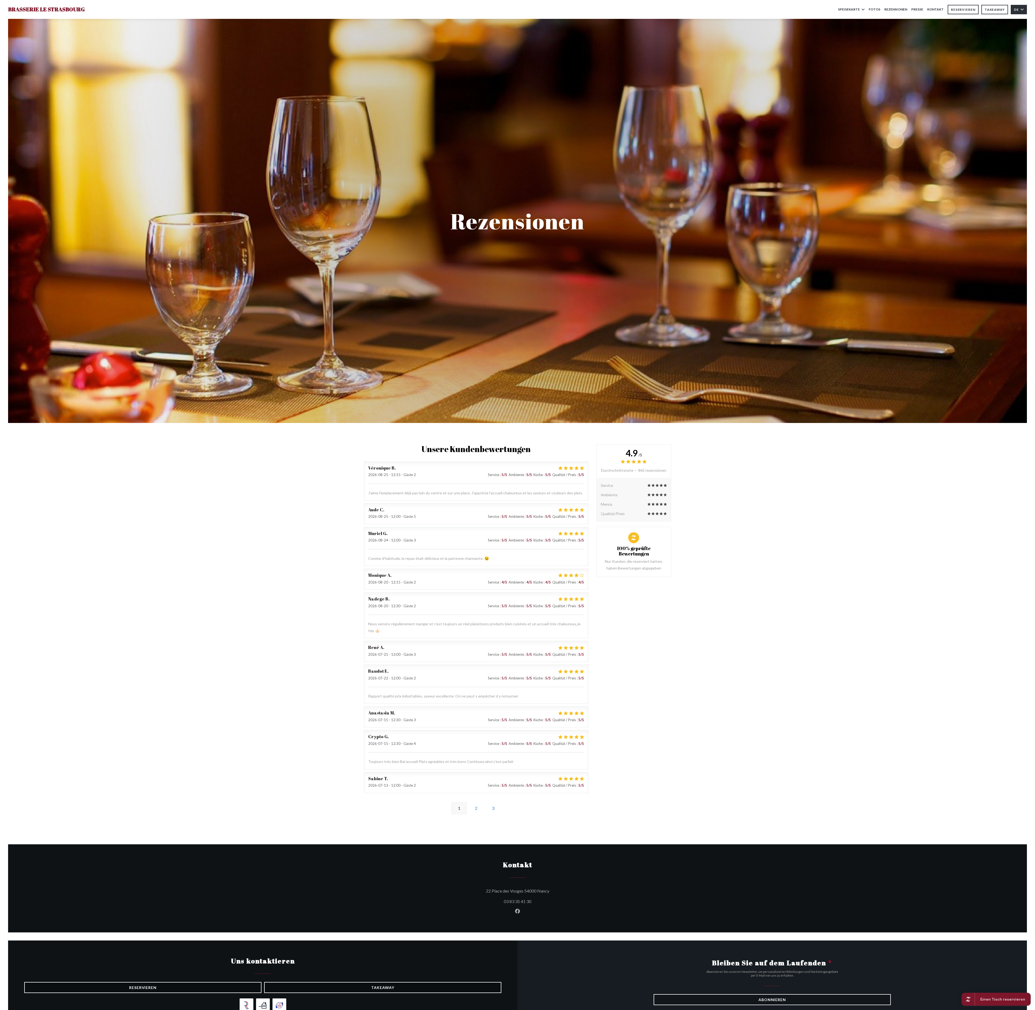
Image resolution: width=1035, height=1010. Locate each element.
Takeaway (995, 10)
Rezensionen (895, 9)
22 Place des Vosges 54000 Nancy (542, 890)
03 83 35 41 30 (517, 901)
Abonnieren (772, 999)
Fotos (874, 9)
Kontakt (935, 9)
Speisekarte (849, 9)
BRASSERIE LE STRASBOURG (46, 9)
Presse (917, 9)
